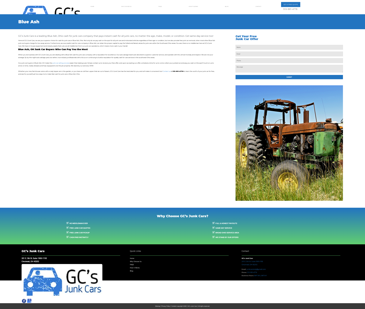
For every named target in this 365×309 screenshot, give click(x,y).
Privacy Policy (165, 306)
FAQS (160, 6)
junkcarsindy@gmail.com (256, 269)
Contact (258, 6)
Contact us (167, 71)
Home (92, 6)
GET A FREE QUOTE (290, 4)
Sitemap (157, 306)
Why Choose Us (126, 6)
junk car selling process (60, 63)
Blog (227, 6)
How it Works (193, 6)
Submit (289, 77)
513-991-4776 (290, 9)
